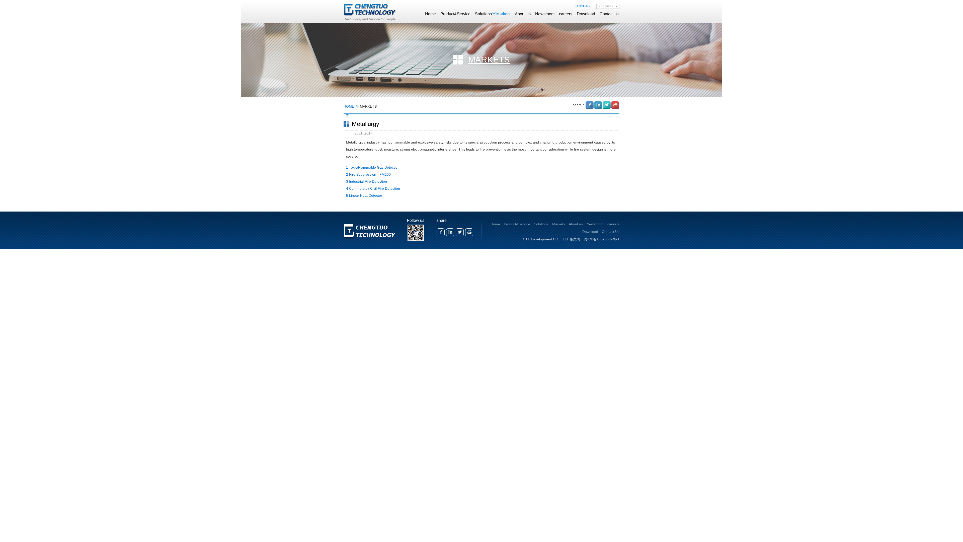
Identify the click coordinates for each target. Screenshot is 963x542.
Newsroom (544, 14)
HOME (349, 106)
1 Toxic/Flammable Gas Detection (372, 167)
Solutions (483, 14)
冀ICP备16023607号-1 (601, 239)
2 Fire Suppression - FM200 (368, 174)
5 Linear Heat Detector (364, 195)
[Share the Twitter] (607, 105)
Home (430, 14)
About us (523, 14)
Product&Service (455, 14)
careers (565, 14)
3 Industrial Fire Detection (366, 181)
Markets (503, 14)
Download (586, 14)
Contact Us (609, 14)
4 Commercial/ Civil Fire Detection (373, 188)
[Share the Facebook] (590, 105)
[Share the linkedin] (598, 105)
